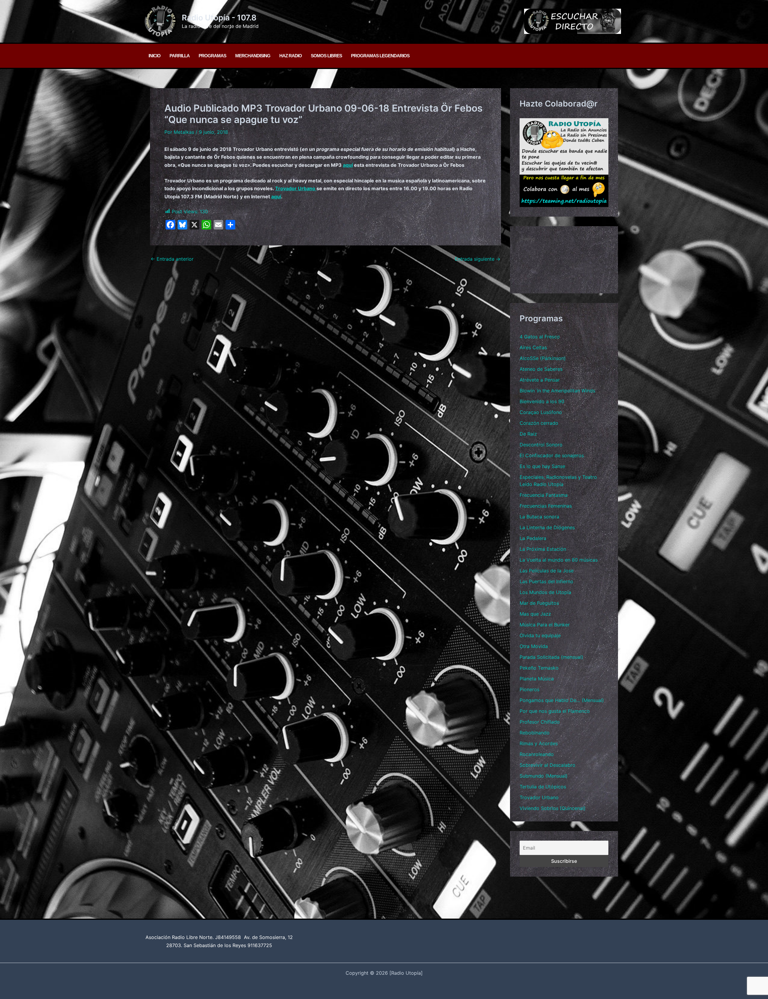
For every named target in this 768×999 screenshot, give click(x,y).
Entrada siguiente (477, 258)
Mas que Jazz (535, 614)
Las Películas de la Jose (547, 571)
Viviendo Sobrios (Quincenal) (553, 808)
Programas (212, 55)
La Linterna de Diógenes (547, 527)
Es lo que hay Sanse (542, 466)
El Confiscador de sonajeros (552, 455)
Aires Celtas (533, 347)
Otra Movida (534, 646)
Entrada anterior (172, 258)
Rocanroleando (537, 754)
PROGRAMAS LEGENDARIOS (380, 55)
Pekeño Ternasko (539, 668)
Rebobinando (535, 733)
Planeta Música (537, 679)
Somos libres (326, 55)
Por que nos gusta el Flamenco (555, 711)
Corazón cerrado (539, 423)
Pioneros (529, 689)
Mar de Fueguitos (539, 603)
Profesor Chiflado (540, 722)
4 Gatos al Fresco (540, 337)
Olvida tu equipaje (540, 635)
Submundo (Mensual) (544, 776)
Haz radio (290, 55)
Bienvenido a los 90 (542, 401)
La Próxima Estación (543, 549)
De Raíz (528, 434)
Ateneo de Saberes (541, 369)
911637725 (260, 945)
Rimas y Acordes (539, 743)
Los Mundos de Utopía (545, 592)
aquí (348, 165)
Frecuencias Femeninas (546, 506)
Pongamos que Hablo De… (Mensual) (562, 700)
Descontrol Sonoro (541, 445)
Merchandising (252, 55)
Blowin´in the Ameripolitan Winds (557, 391)
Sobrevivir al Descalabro (547, 765)
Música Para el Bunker (545, 625)
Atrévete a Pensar (540, 380)
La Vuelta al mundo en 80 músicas (559, 560)
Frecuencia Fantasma (544, 495)
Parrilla (180, 55)
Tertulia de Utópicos (543, 787)
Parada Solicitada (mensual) (551, 657)
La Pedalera (533, 538)
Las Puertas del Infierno (546, 581)
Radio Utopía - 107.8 (219, 17)
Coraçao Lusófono (541, 412)
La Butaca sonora (539, 517)
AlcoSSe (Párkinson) (543, 358)
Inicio (154, 55)
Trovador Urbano (295, 188)
